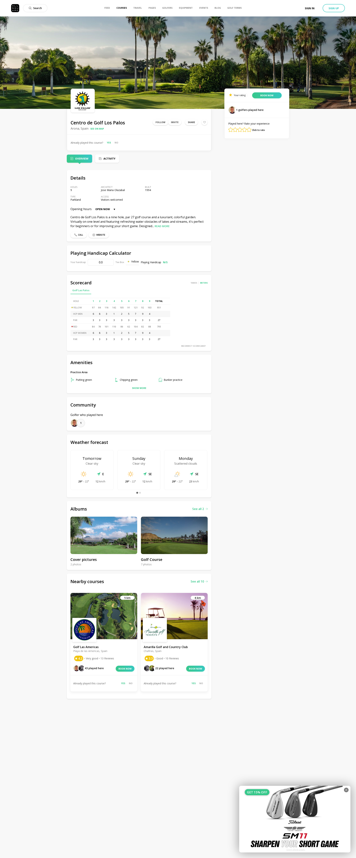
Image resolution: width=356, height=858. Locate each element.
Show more (139, 388)
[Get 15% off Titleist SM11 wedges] (294, 819)
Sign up (334, 8)
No (116, 142)
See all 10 (197, 581)
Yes (109, 142)
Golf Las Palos (80, 290)
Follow (160, 122)
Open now (102, 209)
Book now (125, 668)
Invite (175, 122)
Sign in (309, 8)
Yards (194, 283)
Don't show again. (295, 849)
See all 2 (198, 509)
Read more (162, 226)
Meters (204, 283)
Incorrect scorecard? (193, 346)
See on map (97, 128)
